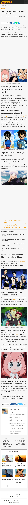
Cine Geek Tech (9, 500)
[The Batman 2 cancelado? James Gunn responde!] (20, 458)
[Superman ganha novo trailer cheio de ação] (7, 473)
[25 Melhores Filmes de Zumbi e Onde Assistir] (7, 458)
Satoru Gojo (4, 158)
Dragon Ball (24, 116)
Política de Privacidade (14, 496)
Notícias (4, 461)
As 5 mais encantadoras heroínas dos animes (15, 227)
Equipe (13, 494)
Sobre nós (18, 494)
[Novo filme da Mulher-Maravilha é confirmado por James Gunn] (20, 473)
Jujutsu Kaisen (12, 158)
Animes (3, 8)
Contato (8, 494)
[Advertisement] (14, 54)
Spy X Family (17, 334)
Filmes (16, 461)
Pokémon (14, 299)
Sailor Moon (22, 261)
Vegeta (7, 116)
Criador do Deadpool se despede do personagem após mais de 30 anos (7, 443)
